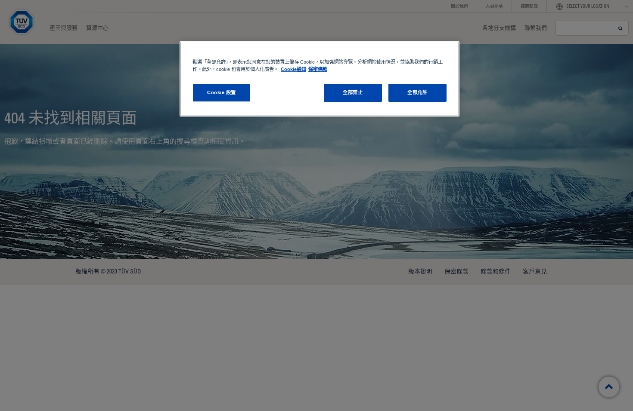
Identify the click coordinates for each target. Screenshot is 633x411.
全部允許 (417, 92)
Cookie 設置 (221, 92)
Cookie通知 (293, 69)
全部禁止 (353, 92)
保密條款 (317, 69)
